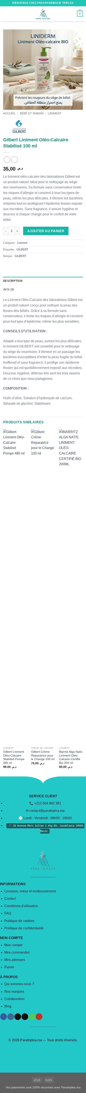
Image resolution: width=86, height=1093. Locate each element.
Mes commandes (17, 952)
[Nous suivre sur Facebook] (3, 1016)
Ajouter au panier (45, 231)
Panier (9, 967)
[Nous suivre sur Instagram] (10, 1016)
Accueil (9, 113)
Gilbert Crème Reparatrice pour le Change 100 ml (42, 755)
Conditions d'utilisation (21, 906)
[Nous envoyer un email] (25, 1016)
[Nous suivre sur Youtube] (39, 1016)
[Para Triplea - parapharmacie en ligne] (43, 13)
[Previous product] (14, 159)
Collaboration (14, 999)
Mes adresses (14, 960)
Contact (10, 898)
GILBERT (22, 249)
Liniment (55, 113)
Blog (7, 1006)
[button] (5, 13)
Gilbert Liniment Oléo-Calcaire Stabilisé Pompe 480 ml (13, 757)
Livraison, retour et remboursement (30, 891)
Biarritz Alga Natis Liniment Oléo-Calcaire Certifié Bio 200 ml (70, 757)
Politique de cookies (19, 921)
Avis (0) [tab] (8, 289)
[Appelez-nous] (32, 1016)
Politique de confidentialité (24, 928)
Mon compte (13, 945)
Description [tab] (12, 280)
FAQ (7, 913)
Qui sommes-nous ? (19, 984)
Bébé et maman (32, 113)
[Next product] (7, 159)
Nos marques (14, 991)
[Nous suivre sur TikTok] (17, 1016)
